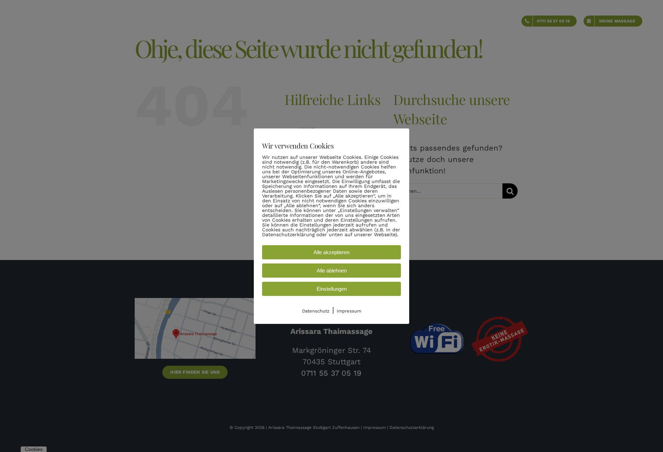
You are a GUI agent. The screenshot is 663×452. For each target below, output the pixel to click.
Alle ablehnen (332, 270)
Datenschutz (315, 311)
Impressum (349, 311)
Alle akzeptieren (331, 252)
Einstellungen (332, 289)
